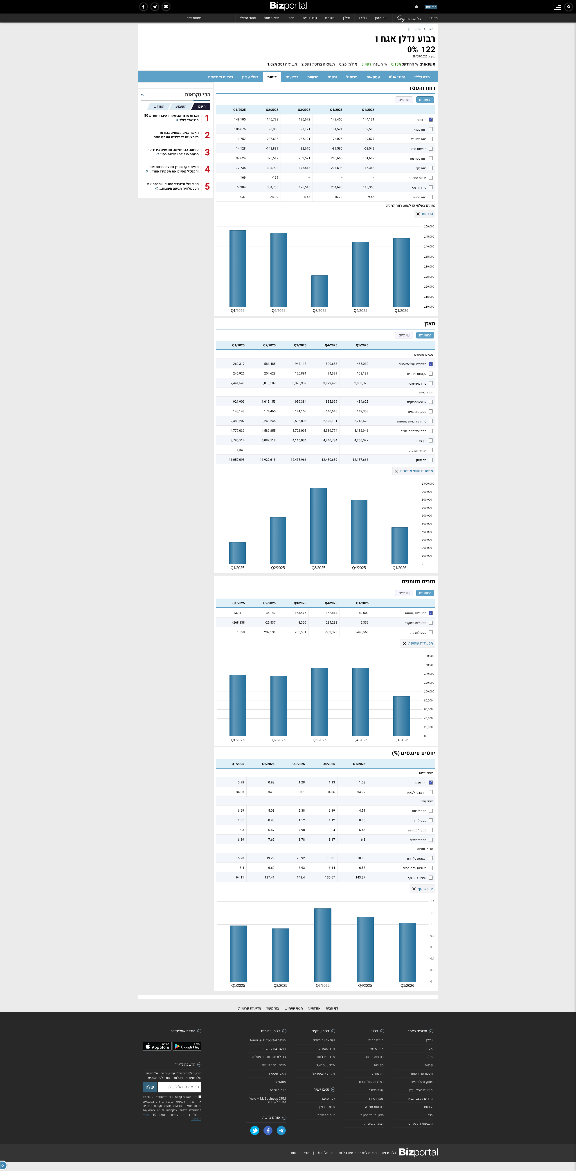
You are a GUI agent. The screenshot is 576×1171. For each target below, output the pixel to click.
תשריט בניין (327, 1107)
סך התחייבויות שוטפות (411, 421)
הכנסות (421, 120)
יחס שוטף (420, 783)
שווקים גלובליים (422, 1082)
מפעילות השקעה (415, 623)
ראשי (434, 18)
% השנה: (379, 64)
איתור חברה (278, 1090)
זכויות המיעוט (417, 178)
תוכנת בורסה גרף (274, 1048)
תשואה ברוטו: (323, 64)
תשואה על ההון (416, 858)
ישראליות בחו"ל (324, 1040)
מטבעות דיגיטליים (420, 1123)
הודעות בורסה (374, 1057)
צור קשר (272, 1008)
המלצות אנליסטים (371, 1082)
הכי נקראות (197, 95)
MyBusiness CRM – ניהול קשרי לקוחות (268, 1100)
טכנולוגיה (310, 18)
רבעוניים (425, 99)
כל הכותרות (412, 18)
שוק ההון (381, 18)
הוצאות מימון (418, 149)
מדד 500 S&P (325, 1065)
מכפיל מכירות (417, 830)
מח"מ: (352, 64)
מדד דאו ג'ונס (326, 1057)
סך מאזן (421, 460)
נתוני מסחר (272, 18)
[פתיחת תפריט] (557, 7)
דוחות (272, 77)
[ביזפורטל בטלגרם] (155, 7)
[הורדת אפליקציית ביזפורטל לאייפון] (157, 1049)
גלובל (363, 18)
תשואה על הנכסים (414, 868)
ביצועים (292, 77)
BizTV (428, 1107)
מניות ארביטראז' (324, 1073)
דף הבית (332, 1008)
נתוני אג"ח (397, 77)
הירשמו (431, 7)
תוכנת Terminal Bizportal (268, 1040)
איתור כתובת (326, 1115)
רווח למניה (419, 197)
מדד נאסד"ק (326, 1048)
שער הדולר (248, 18)
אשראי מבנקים (416, 402)
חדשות (313, 77)
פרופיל (352, 77)
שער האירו (376, 1098)
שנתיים (404, 99)
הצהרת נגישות (374, 1123)
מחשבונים (194, 18)
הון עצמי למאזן (416, 792)
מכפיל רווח (419, 811)
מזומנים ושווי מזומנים (412, 364)
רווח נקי (421, 168)
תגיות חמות (376, 1040)
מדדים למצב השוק (420, 1098)
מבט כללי (422, 77)
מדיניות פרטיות (249, 1008)
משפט (330, 18)
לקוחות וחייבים (416, 374)
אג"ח (429, 1048)
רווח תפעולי (418, 139)
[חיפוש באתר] (569, 7)
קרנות (429, 1065)
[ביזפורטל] (288, 6)
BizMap (280, 1082)
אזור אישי (377, 1048)
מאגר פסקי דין (276, 1073)
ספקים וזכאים (417, 411)
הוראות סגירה (374, 1107)
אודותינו (314, 1008)
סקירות (379, 1065)
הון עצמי (421, 441)
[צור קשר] (166, 7)
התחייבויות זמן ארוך (413, 431)
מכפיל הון (420, 820)
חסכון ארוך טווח (422, 1073)
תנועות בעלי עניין (421, 1090)
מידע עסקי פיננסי (274, 1065)
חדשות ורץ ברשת (372, 1115)
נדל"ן (346, 18)
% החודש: (410, 64)
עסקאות (373, 77)
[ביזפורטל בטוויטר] (254, 1130)
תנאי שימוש (294, 1008)
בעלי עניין (250, 77)
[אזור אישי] (416, 7)
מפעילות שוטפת (415, 613)
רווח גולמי (420, 129)
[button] (3, 1165)
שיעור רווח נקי (417, 878)
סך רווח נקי (419, 187)
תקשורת (378, 1073)
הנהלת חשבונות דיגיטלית (269, 1057)
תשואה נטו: (287, 64)
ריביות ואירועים (220, 77)
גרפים (332, 77)
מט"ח (429, 1057)
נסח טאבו (328, 1098)
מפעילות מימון (417, 632)
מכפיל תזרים (418, 840)
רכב (292, 18)
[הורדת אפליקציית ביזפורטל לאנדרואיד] (187, 1049)
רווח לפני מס (418, 158)
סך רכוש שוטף (416, 383)
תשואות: (427, 64)
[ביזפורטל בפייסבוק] (144, 7)
